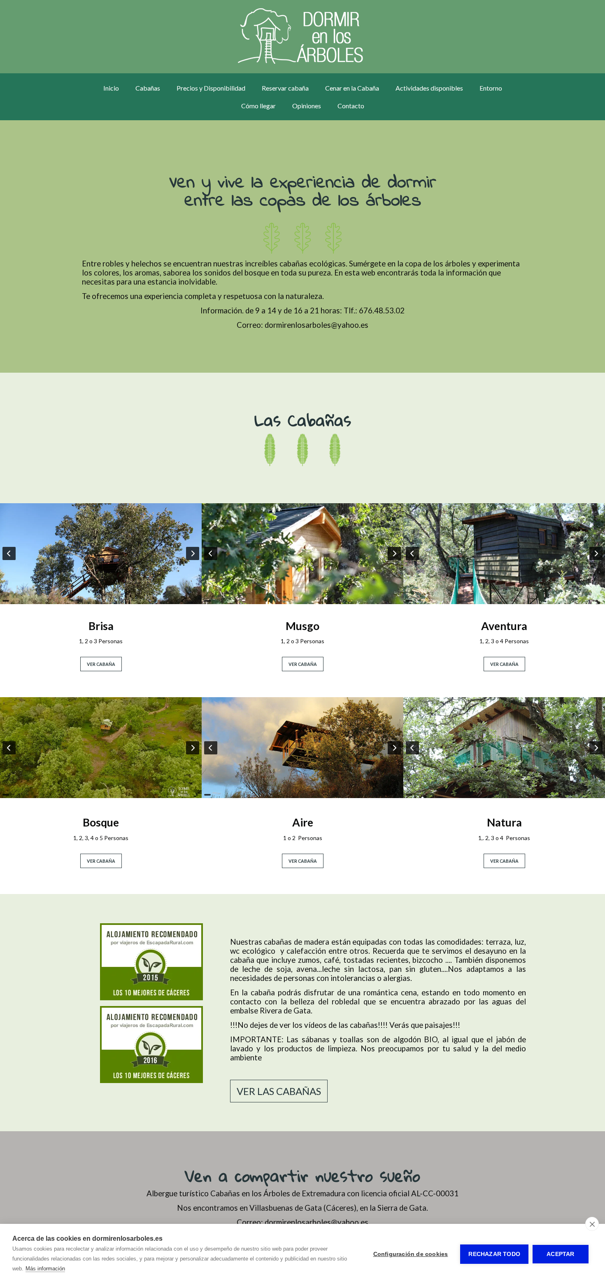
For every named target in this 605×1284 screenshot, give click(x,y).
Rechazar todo (494, 1254)
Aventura (504, 626)
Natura (504, 822)
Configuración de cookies (410, 1254)
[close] (592, 1224)
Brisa (101, 626)
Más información (45, 1268)
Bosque (101, 822)
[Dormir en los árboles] (302, 37)
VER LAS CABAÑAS (279, 1091)
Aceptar (560, 1254)
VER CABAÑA (101, 664)
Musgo (302, 626)
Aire (302, 822)
